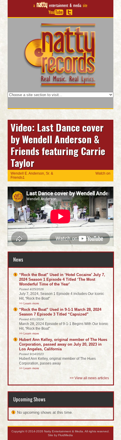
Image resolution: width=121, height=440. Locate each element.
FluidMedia (65, 435)
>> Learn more (29, 303)
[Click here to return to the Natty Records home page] (60, 55)
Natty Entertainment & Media (63, 431)
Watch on (102, 173)
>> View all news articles (89, 378)
